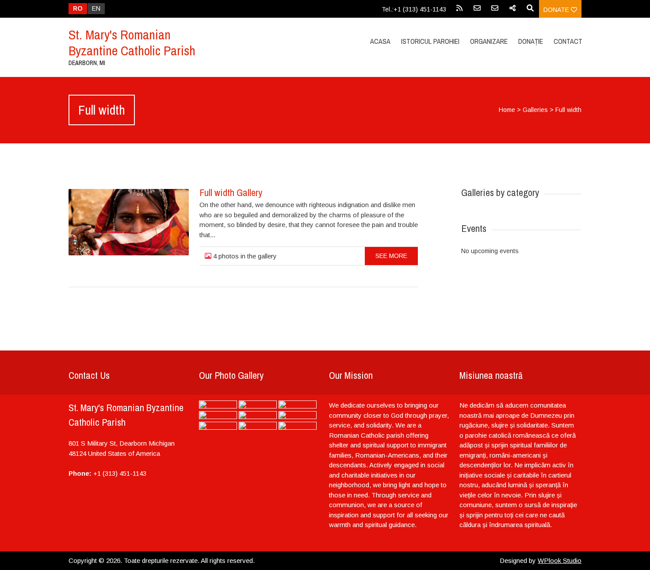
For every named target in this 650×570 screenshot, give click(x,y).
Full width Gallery (230, 192)
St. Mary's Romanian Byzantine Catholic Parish (132, 42)
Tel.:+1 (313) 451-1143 (414, 9)
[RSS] (459, 11)
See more (391, 255)
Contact (568, 41)
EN (96, 8)
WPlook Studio (559, 560)
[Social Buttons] (512, 11)
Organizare (489, 41)
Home (507, 109)
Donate (557, 9)
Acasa (380, 41)
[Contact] (477, 11)
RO (78, 8)
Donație (530, 41)
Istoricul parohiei (430, 41)
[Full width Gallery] (129, 222)
